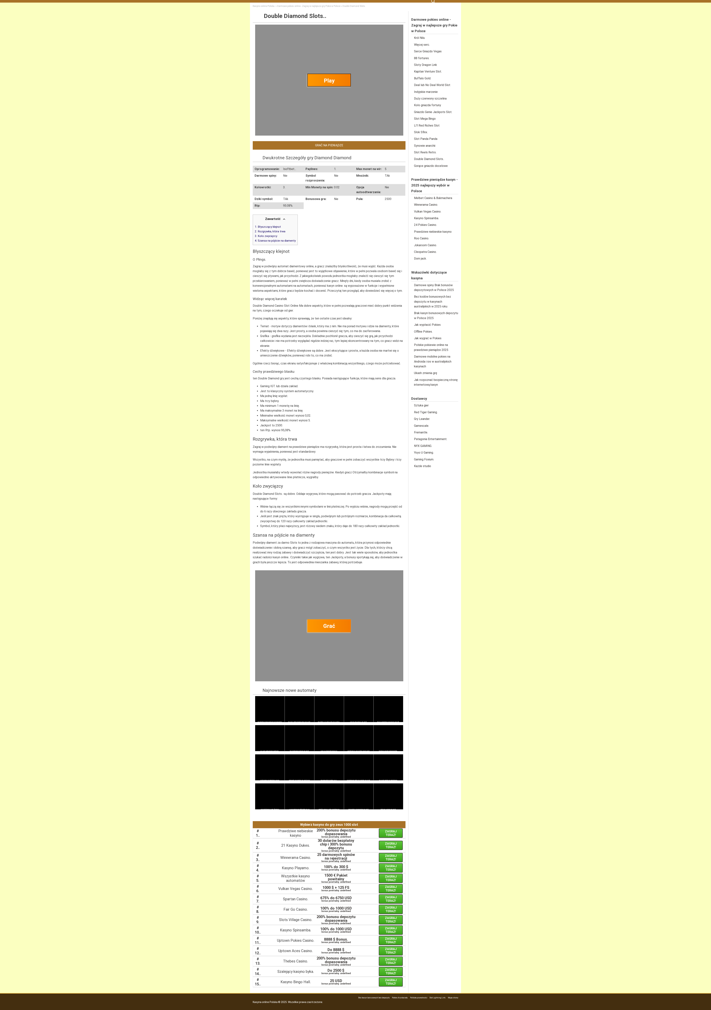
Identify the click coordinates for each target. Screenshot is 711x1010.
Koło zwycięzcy (267, 236)
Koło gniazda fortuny (427, 105)
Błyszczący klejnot (269, 226)
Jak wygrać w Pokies (427, 338)
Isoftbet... (289, 169)
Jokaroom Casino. (425, 245)
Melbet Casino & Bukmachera (433, 198)
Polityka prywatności (418, 998)
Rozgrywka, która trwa (271, 231)
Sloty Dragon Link (425, 65)
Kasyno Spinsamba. (426, 218)
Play (329, 80)
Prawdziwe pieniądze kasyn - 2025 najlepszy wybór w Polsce (434, 185)
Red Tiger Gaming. (426, 412)
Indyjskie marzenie (426, 92)
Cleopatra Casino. (425, 252)
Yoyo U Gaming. (424, 452)
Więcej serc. (422, 44)
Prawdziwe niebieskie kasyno (433, 231)
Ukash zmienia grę (425, 373)
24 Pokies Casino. (425, 225)
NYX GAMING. (423, 446)
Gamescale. (421, 425)
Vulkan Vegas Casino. (427, 211)
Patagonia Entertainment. (430, 439)
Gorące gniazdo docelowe (431, 166)
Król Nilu (419, 38)
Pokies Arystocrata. (400, 998)
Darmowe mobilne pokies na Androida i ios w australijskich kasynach (432, 361)
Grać (329, 626)
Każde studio (422, 466)
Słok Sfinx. (421, 132)
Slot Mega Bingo (425, 118)
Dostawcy (419, 399)
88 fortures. (421, 58)
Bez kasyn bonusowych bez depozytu (374, 998)
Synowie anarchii (424, 145)
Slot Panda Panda (425, 139)
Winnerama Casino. (426, 204)
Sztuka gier (421, 405)
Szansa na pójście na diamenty (277, 240)
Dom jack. (420, 258)
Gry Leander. (422, 419)
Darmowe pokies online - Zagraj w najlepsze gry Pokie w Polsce (434, 25)
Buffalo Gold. (422, 78)
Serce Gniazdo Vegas (428, 51)
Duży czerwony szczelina (430, 98)
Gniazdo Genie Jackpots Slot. (433, 112)
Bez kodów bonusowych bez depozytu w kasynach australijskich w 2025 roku (432, 301)
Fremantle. (421, 432)
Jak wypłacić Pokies (427, 324)
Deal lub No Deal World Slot (432, 85)
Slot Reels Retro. (425, 152)
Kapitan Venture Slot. (428, 71)
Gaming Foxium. (424, 459)
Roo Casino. (421, 238)
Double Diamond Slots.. (429, 159)
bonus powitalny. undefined (336, 833)
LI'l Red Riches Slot (427, 125)
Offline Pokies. (423, 331)
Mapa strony (453, 998)
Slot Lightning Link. (438, 998)
